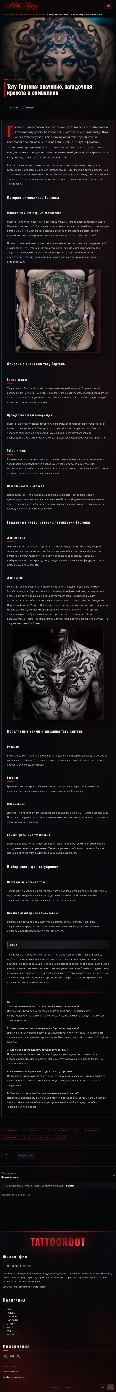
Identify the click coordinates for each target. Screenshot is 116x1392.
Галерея (11, 1313)
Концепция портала (19, 1266)
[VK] (12, 1356)
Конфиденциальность (14, 1377)
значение (44, 1137)
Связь (10, 1309)
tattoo (27, 1137)
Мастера (12, 1316)
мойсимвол (92, 1131)
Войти (70, 1185)
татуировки (11, 1131)
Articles (15, 14)
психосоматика (68, 1131)
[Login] (102, 1387)
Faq (9, 1331)
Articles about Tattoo (32, 14)
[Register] (110, 1387)
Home (5, 14)
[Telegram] (5, 1356)
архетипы (10, 1137)
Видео (10, 1327)
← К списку (26, 1155)
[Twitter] (18, 1356)
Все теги (12, 1334)
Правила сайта (10, 1371)
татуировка (32, 1131)
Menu (108, 6)
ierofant (30, 107)
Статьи (11, 1324)
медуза (61, 1137)
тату (49, 1131)
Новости (12, 1320)
